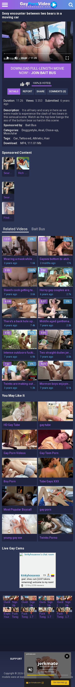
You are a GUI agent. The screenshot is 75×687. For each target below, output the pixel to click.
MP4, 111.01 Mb (30, 143)
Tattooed (25, 138)
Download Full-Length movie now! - (37, 70)
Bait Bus (30, 125)
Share (41, 91)
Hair (47, 138)
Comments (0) (57, 91)
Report (27, 91)
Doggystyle (29, 130)
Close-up (51, 130)
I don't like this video (27, 84)
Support (16, 658)
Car (15, 138)
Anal (41, 130)
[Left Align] (6, 5)
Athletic (38, 138)
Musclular (10, 133)
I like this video (22, 84)
